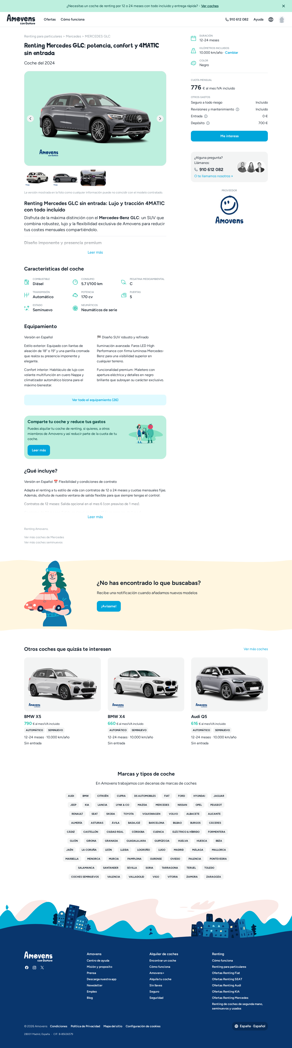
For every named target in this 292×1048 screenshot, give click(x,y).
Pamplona (134, 858)
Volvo (173, 813)
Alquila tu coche (160, 979)
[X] (42, 967)
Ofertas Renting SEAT (227, 979)
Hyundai (199, 795)
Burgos (195, 822)
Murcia (114, 858)
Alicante (214, 813)
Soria (149, 867)
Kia (87, 804)
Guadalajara (136, 840)
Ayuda (258, 19)
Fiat (167, 795)
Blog (90, 998)
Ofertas (50, 19)
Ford (181, 795)
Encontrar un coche (162, 960)
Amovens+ (156, 973)
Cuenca (158, 831)
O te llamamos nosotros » (213, 176)
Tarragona (170, 867)
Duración (206, 35)
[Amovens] (21, 19)
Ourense (156, 858)
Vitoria (173, 876)
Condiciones (58, 1026)
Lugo (161, 849)
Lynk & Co (122, 804)
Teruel (191, 867)
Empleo (92, 991)
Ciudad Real (115, 831)
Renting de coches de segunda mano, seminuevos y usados (237, 1006)
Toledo (209, 867)
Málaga (197, 849)
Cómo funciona (72, 19)
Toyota (129, 813)
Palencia (195, 858)
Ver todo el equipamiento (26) (95, 400)
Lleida (124, 849)
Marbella (72, 858)
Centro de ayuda (98, 960)
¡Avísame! (109, 606)
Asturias (97, 822)
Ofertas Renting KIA (226, 991)
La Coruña (89, 849)
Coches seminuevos (85, 876)
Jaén (69, 849)
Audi (71, 795)
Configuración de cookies (143, 1026)
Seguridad (156, 998)
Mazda (142, 804)
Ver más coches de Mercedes (44, 537)
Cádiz (71, 831)
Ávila (115, 822)
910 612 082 (211, 169)
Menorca (93, 858)
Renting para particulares (43, 36)
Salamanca (86, 867)
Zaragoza (213, 876)
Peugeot (216, 804)
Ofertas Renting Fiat (226, 973)
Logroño (143, 849)
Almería (76, 822)
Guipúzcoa (162, 840)
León (108, 849)
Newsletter (94, 985)
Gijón (74, 840)
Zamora (192, 876)
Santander (110, 867)
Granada (111, 840)
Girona (91, 840)
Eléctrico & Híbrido (186, 831)
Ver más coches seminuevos (43, 542)
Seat (94, 813)
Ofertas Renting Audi (226, 985)
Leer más (95, 252)
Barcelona (156, 822)
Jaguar (219, 795)
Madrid (179, 849)
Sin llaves (155, 985)
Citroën (102, 795)
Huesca (202, 840)
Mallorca (219, 849)
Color (203, 60)
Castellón (90, 831)
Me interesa (229, 136)
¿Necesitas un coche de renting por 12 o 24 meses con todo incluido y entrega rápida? (142, 6)
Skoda (110, 813)
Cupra (121, 795)
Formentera (216, 831)
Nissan (182, 804)
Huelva (183, 840)
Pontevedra (218, 858)
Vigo (156, 876)
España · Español (252, 1026)
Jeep (73, 804)
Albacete (192, 813)
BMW (86, 795)
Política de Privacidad (85, 1026)
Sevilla (132, 867)
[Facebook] (26, 967)
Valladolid (136, 876)
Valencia (113, 876)
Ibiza (219, 840)
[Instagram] (34, 967)
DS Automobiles (145, 795)
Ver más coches (256, 649)
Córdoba (138, 831)
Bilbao (177, 822)
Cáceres (215, 822)
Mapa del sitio (112, 1026)
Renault (77, 813)
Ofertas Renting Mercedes (230, 998)
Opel (199, 804)
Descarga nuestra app (101, 979)
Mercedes (73, 36)
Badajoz (134, 822)
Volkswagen (151, 813)
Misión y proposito (99, 967)
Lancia (102, 804)
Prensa (91, 973)
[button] (285, 6)
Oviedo (175, 858)
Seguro (154, 991)
